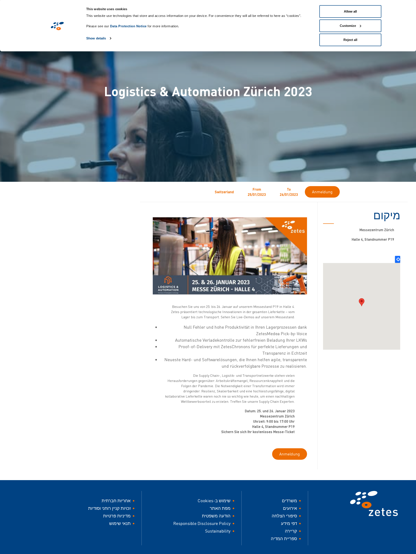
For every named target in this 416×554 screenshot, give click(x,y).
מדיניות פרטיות (117, 515)
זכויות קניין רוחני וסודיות (109, 508)
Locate (397, 259)
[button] (361, 302)
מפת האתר (220, 508)
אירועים (290, 508)
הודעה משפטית (216, 515)
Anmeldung (322, 191)
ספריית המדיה (284, 538)
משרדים (289, 500)
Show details (96, 38)
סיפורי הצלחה (284, 515)
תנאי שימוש (120, 523)
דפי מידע (289, 523)
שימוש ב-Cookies (214, 500)
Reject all (350, 40)
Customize (348, 26)
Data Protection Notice (128, 26)
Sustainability (218, 531)
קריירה (291, 531)
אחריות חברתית (116, 500)
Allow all (350, 11)
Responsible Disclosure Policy (202, 523)
